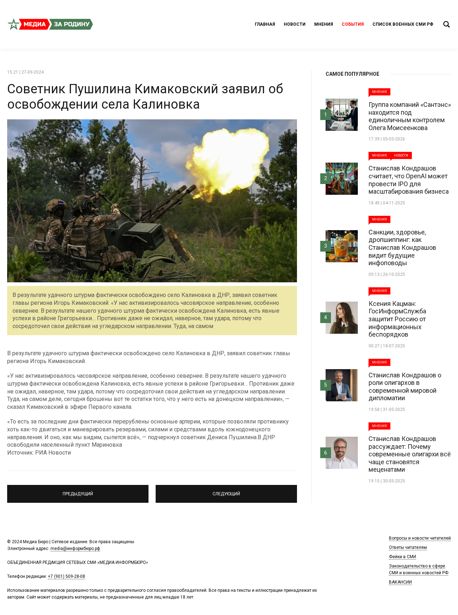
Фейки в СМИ (402, 556)
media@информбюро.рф (75, 548)
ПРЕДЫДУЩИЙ (78, 490)
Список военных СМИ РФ (402, 24)
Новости (295, 24)
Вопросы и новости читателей (420, 538)
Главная (265, 24)
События (353, 24)
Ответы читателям (408, 547)
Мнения (323, 24)
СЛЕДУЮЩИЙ (226, 490)
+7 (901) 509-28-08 (66, 576)
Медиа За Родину (50, 24)
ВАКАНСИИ (400, 582)
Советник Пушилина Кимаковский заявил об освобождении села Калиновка (145, 96)
